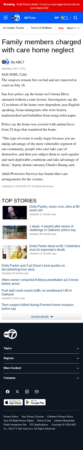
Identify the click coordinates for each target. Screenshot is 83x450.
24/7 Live (29, 18)
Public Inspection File (15, 424)
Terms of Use (44, 420)
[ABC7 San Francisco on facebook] (8, 392)
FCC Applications (39, 424)
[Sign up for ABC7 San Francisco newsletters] (37, 392)
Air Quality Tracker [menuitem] (13, 28)
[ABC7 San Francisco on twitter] (17, 392)
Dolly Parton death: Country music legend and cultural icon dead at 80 (41, 6)
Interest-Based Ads (64, 420)
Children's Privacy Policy (60, 416)
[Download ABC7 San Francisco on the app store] (13, 402)
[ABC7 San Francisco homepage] (15, 17)
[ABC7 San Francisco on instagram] (27, 392)
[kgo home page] (10, 334)
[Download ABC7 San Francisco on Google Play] (35, 402)
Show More (40, 316)
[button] (5, 17)
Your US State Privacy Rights (19, 420)
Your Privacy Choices (33, 416)
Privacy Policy (11, 416)
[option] (17, 28)
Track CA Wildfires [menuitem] (41, 28)
